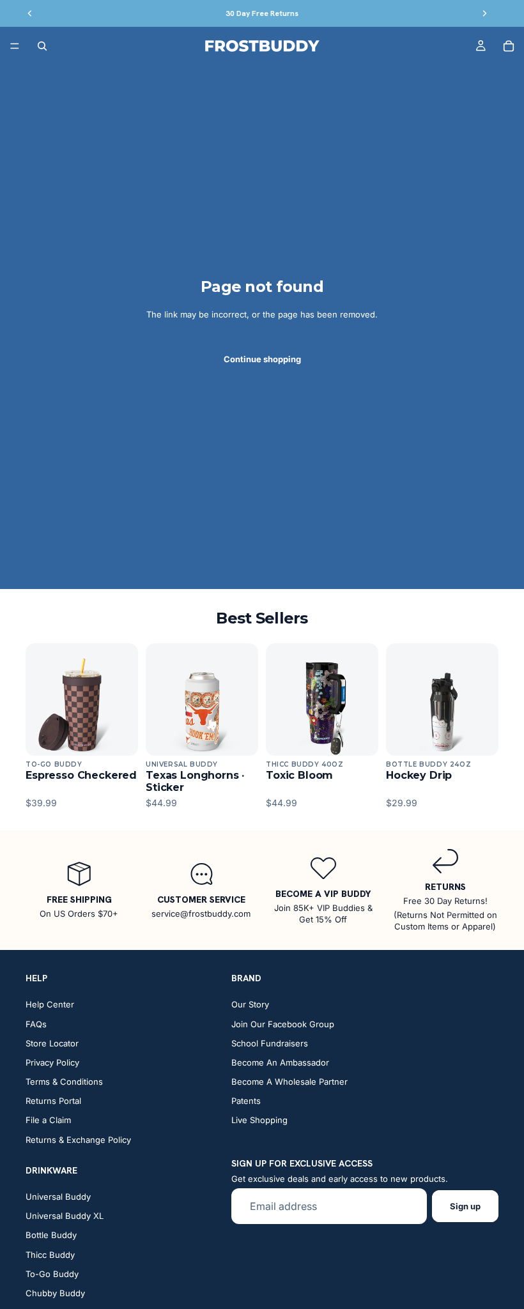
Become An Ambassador (280, 1062)
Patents (246, 1101)
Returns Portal (53, 1101)
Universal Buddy (58, 1196)
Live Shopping (259, 1120)
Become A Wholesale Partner (289, 1081)
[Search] (42, 46)
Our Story (250, 1004)
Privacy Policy (52, 1062)
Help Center (50, 1004)
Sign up (465, 1206)
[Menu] (14, 46)
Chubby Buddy (55, 1293)
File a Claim (48, 1120)
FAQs (36, 1024)
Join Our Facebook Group (282, 1024)
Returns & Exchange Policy (78, 1140)
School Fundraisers (269, 1043)
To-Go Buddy (52, 1274)
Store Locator (52, 1043)
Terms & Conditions (64, 1081)
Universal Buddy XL (65, 1216)
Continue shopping (262, 359)
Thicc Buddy (50, 1255)
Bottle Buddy (51, 1235)
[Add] (118, 735)
